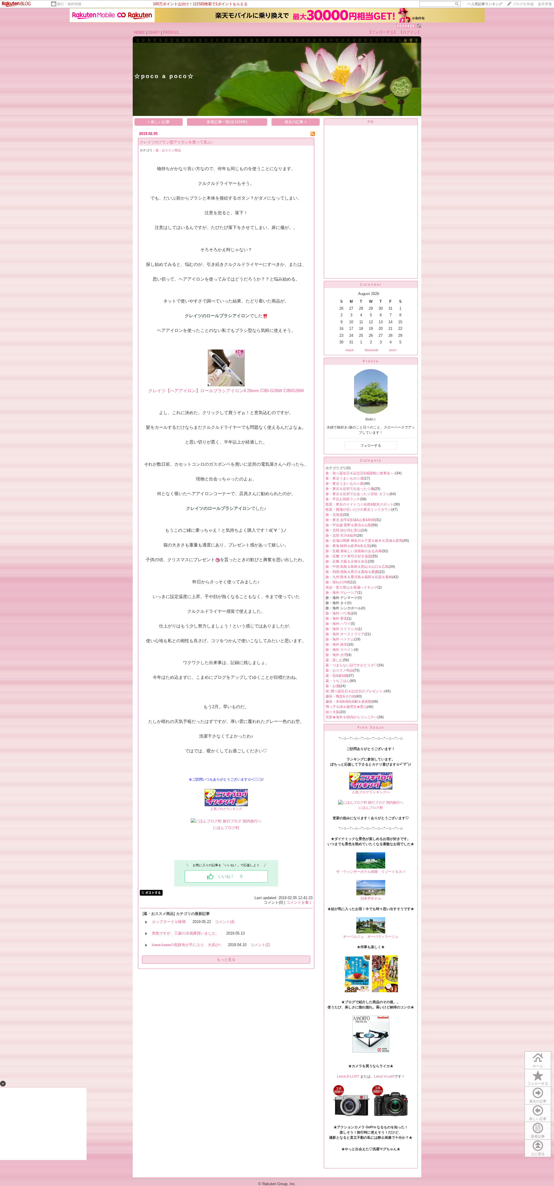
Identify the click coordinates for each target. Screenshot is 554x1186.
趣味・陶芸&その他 (340, 696)
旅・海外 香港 (336, 619)
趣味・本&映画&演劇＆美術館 (348, 702)
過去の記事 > (296, 122)
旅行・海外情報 (69, 4)
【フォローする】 (383, 32)
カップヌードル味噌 (169, 922)
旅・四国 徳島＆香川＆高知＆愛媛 (351, 572)
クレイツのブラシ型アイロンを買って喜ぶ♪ (176, 142)
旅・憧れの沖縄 (337, 582)
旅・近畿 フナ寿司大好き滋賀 (348, 556)
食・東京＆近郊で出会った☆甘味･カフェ (357, 494)
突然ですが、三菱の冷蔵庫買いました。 (185, 933)
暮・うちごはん (337, 681)
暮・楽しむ (334, 660)
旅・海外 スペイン (339, 650)
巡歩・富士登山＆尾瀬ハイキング (351, 587)
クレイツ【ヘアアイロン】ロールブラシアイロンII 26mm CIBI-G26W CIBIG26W (226, 390)
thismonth (371, 350)
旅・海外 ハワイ (338, 624)
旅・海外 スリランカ (341, 629)
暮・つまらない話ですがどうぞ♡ (351, 665)
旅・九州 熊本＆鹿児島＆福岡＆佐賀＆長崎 (358, 577)
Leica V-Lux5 (384, 1076)
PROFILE (171, 32)
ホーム (538, 1066)
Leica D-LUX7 (348, 1076)
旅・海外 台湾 (336, 655)
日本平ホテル (370, 898)
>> (484, 4)
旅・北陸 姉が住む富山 (343, 530)
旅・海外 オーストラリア (344, 634)
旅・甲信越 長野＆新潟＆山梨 (348, 525)
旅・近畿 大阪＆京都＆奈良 (346, 561)
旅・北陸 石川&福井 (340, 535)
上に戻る (538, 1154)
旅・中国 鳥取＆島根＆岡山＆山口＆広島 (357, 567)
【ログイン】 (410, 32)
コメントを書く (299, 902)
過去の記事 (537, 1101)
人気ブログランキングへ (371, 792)
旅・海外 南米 (336, 644)
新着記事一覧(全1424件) (227, 122)
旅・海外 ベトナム (339, 639)
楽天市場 (545, 4)
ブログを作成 (523, 4)
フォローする (537, 1084)
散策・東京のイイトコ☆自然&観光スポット (359, 504)
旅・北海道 (334, 515)
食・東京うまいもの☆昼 (344, 478)
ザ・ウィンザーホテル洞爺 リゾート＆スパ (370, 872)
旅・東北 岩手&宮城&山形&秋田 (350, 520)
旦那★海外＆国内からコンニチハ (351, 717)
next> (393, 350)
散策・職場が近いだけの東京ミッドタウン (358, 510)
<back (349, 350)
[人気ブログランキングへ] (370, 788)
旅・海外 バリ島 (338, 613)
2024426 (406, 26)
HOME (139, 32)
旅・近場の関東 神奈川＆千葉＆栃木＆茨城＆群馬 (364, 541)
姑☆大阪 (332, 712)
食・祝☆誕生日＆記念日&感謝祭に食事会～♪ (360, 473)
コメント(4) (224, 922)
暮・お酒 (332, 686)
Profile (371, 361)
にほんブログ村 (226, 828)
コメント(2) (260, 945)
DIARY (154, 32)
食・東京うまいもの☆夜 (344, 484)
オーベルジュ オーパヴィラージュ (370, 937)
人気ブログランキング (226, 809)
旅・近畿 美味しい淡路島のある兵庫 (353, 551)
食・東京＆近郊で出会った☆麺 (349, 489)
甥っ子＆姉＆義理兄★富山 (346, 707)
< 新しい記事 (158, 122)
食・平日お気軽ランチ (342, 499)
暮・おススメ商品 (168, 150)
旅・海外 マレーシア (341, 593)
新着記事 (538, 1136)
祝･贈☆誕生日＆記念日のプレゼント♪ (354, 691)
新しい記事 (537, 1119)
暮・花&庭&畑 (336, 676)
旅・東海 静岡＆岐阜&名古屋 (347, 546)
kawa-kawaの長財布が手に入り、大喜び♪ (186, 945)
